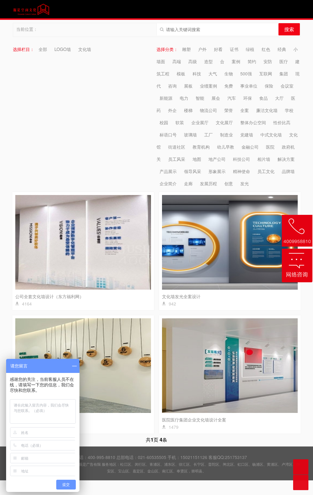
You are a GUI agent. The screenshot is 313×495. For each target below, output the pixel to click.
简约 (252, 61)
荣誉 (228, 110)
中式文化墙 (271, 135)
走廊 (188, 183)
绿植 (250, 49)
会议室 (287, 86)
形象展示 (217, 171)
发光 (244, 183)
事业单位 (248, 86)
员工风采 (176, 159)
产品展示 (168, 171)
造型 (208, 61)
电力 (184, 98)
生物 (228, 73)
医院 (270, 147)
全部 (43, 49)
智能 (200, 98)
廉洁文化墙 (267, 110)
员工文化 (265, 171)
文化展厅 (224, 122)
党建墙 (246, 135)
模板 (181, 73)
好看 (218, 49)
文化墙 (84, 49)
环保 (247, 98)
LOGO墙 (62, 49)
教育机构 (201, 147)
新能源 (166, 98)
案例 (236, 61)
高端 (176, 61)
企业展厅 (199, 122)
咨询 (172, 86)
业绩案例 (208, 86)
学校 (289, 110)
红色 (266, 49)
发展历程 (208, 183)
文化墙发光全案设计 (181, 296)
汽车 (231, 98)
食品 (263, 98)
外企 (172, 110)
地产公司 (217, 159)
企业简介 (168, 183)
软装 (179, 122)
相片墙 (263, 159)
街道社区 (176, 147)
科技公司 (241, 159)
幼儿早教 (225, 147)
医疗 (283, 61)
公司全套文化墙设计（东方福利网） (49, 296)
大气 (212, 73)
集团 (283, 73)
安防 (267, 61)
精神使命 (241, 171)
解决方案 (286, 159)
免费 (228, 86)
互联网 (265, 73)
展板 (188, 86)
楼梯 (188, 110)
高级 (192, 61)
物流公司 (208, 110)
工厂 (208, 135)
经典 (282, 49)
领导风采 (192, 171)
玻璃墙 (190, 135)
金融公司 (250, 147)
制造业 (226, 135)
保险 (269, 86)
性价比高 (281, 122)
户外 (202, 49)
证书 (234, 49)
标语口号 (168, 135)
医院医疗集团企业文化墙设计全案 (194, 420)
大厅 (279, 98)
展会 (216, 98)
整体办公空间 (253, 122)
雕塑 (186, 49)
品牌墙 (288, 171)
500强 (246, 73)
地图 (197, 159)
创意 (228, 183)
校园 (164, 122)
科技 (197, 73)
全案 (244, 110)
